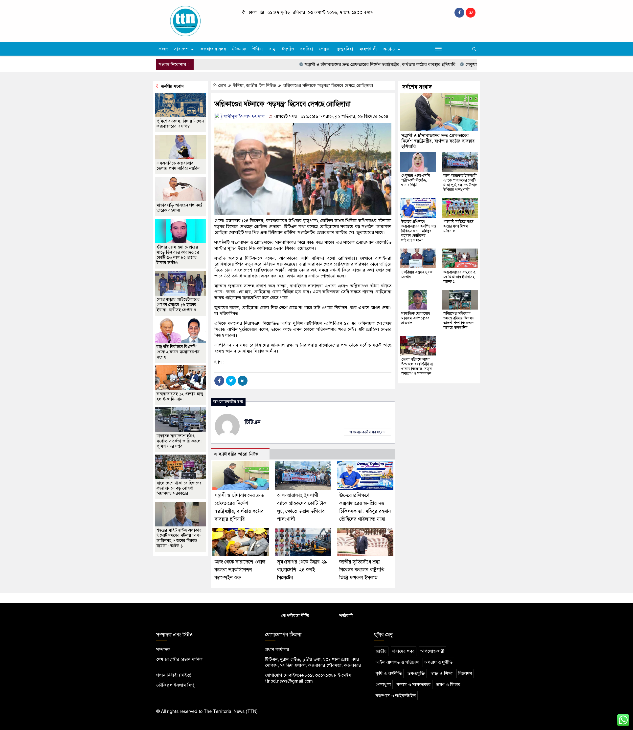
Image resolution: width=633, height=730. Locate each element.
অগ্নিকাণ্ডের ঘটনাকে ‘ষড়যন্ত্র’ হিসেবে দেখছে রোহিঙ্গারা (328, 85)
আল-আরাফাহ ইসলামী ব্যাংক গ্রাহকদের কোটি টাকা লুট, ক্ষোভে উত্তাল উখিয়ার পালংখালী (460, 182)
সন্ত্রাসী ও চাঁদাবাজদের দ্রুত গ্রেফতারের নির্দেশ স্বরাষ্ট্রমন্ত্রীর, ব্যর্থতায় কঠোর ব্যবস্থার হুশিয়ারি (357, 64)
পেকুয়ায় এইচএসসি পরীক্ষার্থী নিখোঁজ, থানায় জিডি (415, 180)
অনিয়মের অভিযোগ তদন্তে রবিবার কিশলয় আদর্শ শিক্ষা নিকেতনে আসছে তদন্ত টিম (458, 320)
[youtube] (470, 13)
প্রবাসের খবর (403, 651)
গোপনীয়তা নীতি (295, 615)
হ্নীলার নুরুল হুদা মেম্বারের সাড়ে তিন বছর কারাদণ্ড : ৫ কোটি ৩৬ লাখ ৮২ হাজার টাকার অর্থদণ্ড (178, 255)
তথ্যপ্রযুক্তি (416, 673)
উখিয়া (257, 49)
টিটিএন (253, 422)
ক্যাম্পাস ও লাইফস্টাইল (396, 695)
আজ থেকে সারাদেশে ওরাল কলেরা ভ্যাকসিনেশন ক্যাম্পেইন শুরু (240, 570)
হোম (222, 85)
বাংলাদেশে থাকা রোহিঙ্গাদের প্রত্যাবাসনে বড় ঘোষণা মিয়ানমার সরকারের (179, 488)
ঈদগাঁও (288, 49)
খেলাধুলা (383, 684)
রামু (272, 49)
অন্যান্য (389, 49)
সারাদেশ (181, 49)
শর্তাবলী (346, 615)
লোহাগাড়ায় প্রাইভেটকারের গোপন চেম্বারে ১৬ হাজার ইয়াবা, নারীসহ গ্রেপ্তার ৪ (178, 305)
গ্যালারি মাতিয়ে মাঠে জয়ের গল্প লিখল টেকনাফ (458, 226)
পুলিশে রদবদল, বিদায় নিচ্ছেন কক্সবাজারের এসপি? (180, 124)
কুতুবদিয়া (345, 49)
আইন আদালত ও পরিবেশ (397, 662)
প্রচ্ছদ (163, 49)
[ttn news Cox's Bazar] (194, 20)
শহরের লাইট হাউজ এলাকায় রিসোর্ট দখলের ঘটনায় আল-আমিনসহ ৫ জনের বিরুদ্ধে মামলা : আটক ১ (179, 538)
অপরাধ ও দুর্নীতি (438, 662)
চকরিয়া (306, 49)
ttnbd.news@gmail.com (289, 681)
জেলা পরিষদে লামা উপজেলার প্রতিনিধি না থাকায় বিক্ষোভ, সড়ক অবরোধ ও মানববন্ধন (417, 366)
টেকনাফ (239, 49)
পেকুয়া (325, 49)
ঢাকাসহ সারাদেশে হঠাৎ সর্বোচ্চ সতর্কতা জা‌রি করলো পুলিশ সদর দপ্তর (179, 441)
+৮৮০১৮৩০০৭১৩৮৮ (318, 675)
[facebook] (459, 13)
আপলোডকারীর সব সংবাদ (367, 432)
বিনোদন (465, 673)
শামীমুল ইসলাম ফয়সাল (243, 116)
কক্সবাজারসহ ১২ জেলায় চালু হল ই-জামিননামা (180, 396)
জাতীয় (251, 85)
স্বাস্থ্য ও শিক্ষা (441, 673)
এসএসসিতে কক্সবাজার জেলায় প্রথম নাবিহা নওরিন (178, 166)
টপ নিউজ (268, 85)
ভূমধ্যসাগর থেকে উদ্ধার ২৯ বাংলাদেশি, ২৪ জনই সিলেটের (302, 570)
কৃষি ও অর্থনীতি (389, 673)
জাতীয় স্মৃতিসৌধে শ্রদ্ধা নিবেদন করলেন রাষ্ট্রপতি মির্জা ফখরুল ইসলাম (361, 570)
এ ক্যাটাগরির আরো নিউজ (236, 454)
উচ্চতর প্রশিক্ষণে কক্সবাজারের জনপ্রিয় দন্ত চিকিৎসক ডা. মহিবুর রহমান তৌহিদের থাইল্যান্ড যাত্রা (418, 231)
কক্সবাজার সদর (213, 49)
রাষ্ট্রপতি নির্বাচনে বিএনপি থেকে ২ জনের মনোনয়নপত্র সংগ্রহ (178, 352)
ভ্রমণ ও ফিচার (448, 684)
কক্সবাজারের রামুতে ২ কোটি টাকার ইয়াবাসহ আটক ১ (459, 277)
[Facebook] (219, 381)
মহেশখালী (368, 49)
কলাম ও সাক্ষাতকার (414, 684)
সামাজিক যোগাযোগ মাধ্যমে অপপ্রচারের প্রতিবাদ (415, 318)
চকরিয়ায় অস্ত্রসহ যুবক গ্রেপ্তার (416, 274)
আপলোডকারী (432, 651)
